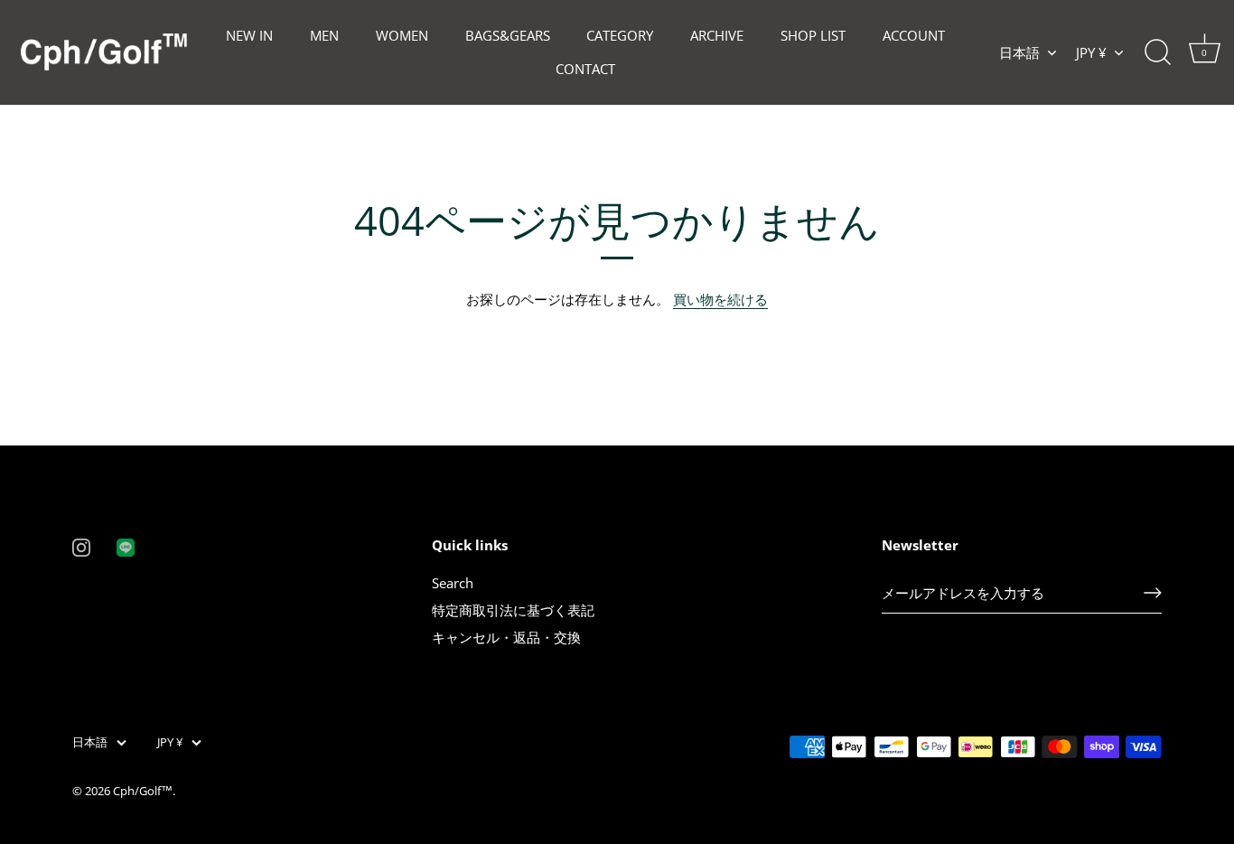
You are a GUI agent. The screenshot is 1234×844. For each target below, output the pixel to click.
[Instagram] (81, 546)
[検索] (1157, 52)
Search (452, 583)
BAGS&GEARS (507, 35)
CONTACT (585, 69)
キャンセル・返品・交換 (506, 637)
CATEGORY (619, 35)
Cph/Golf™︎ (143, 791)
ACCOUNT (914, 35)
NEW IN (249, 35)
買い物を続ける (720, 299)
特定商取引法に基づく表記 (513, 610)
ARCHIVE (716, 35)
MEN (324, 35)
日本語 (1019, 52)
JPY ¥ (1091, 52)
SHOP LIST (813, 35)
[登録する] (1153, 593)
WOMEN (402, 35)
